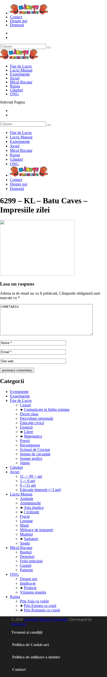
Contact (16, 17)
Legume (26, 521)
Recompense (30, 445)
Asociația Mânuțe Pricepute (45, 619)
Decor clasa (29, 414)
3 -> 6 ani (27, 481)
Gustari (25, 565)
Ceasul (25, 405)
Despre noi (18, 21)
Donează (17, 25)
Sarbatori (31, 539)
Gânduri (16, 90)
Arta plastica (34, 507)
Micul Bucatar (21, 82)
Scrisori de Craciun (35, 449)
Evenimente (19, 392)
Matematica (33, 436)
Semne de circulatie (35, 454)
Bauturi (26, 552)
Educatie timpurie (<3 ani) (40, 490)
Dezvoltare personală (36, 418)
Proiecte (30, 588)
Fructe (25, 516)
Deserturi (27, 556)
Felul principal (31, 561)
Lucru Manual (21, 70)
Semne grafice (31, 458)
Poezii (25, 441)
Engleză (26, 427)
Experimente (20, 74)
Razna (15, 86)
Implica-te (28, 583)
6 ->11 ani (28, 485)
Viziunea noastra (33, 592)
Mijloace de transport (36, 530)
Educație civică (32, 423)
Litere (28, 432)
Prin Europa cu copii (40, 605)
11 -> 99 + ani (31, 476)
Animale (26, 498)
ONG (14, 94)
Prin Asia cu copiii (34, 601)
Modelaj (26, 534)
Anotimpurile (30, 503)
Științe (25, 463)
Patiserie (26, 570)
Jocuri (14, 78)
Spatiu (25, 543)
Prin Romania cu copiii (42, 610)
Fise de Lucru (21, 66)
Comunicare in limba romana (46, 409)
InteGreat (18, 624)
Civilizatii (31, 512)
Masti (24, 525)
